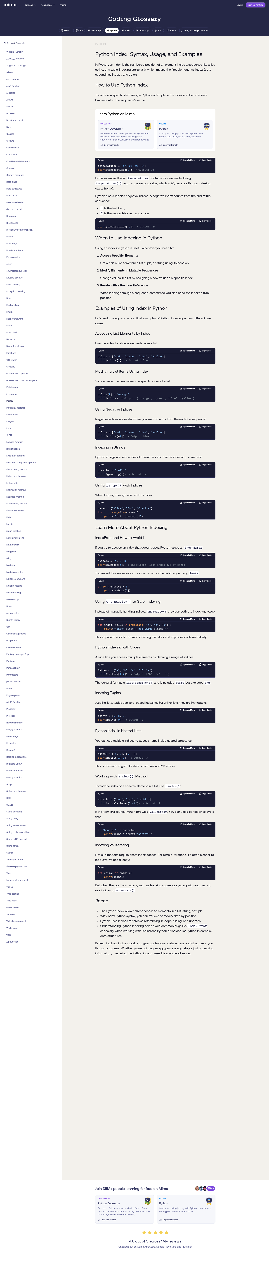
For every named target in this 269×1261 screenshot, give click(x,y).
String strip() (12, 846)
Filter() (9, 312)
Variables (10, 914)
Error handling (13, 284)
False (8, 298)
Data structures (14, 188)
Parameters (12, 675)
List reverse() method (16, 503)
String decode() (14, 811)
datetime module (14, 209)
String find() (12, 818)
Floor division (12, 332)
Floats (9, 325)
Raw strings (12, 736)
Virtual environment (16, 921)
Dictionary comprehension (19, 230)
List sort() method (15, 510)
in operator (11, 394)
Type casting (12, 894)
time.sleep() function (16, 866)
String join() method (16, 825)
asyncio (10, 106)
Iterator (10, 428)
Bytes (9, 127)
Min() (8, 558)
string (99, 69)
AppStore (149, 1246)
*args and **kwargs (16, 65)
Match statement (15, 538)
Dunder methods (14, 250)
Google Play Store (166, 1246)
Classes (10, 134)
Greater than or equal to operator (23, 380)
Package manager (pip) (17, 654)
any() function (13, 86)
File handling (12, 305)
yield (8, 935)
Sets (8, 798)
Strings (9, 853)
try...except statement (17, 880)
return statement (14, 770)
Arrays (9, 99)
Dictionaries (12, 223)
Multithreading (13, 592)
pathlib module (13, 681)
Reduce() (10, 750)
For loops (10, 339)
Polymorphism (13, 695)
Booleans (11, 113)
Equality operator (14, 277)
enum (9, 264)
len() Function (13, 449)
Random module (14, 722)
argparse (10, 93)
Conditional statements (18, 161)
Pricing (63, 5)
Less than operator (15, 455)
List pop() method (15, 497)
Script (9, 784)
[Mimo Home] (10, 5)
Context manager (15, 175)
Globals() (10, 366)
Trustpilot (187, 1246)
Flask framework (14, 319)
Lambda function (14, 442)
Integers (10, 421)
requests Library (14, 764)
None (9, 606)
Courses (29, 5)
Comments (11, 154)
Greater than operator (17, 373)
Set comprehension (16, 791)
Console (10, 168)
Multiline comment (15, 579)
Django (9, 236)
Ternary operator (14, 859)
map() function (13, 531)
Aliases (9, 72)
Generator (11, 360)
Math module (12, 544)
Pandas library (13, 668)
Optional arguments (16, 633)
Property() (11, 709)
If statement (12, 387)
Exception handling (15, 291)
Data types (11, 195)
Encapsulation (13, 257)
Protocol (10, 716)
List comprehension (16, 476)
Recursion (11, 743)
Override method (14, 647)
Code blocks (12, 147)
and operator (12, 79)
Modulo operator (14, 572)
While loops (12, 928)
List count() (11, 483)
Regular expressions (16, 757)
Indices (9, 401)
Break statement (14, 120)
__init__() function (15, 58)
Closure (10, 141)
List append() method (16, 469)
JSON (9, 435)
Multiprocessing (14, 586)
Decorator (11, 216)
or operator (12, 640)
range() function (14, 729)
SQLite (9, 805)
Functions (11, 353)
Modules (10, 565)
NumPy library (13, 620)
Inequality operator (15, 408)
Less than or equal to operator (21, 462)
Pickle (9, 688)
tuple (114, 69)
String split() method (16, 839)
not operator (12, 613)
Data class (11, 182)
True (8, 873)
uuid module (12, 907)
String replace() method (18, 832)
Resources (46, 5)
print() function (13, 702)
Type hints (11, 900)
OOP (8, 627)
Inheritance (12, 414)
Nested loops (12, 599)
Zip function (12, 941)
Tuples (9, 887)
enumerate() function (16, 271)
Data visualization (15, 202)
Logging (10, 524)
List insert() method (16, 490)
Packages (11, 661)
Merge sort (11, 551)
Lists (8, 517)
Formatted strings (15, 346)
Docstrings (11, 243)
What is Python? (14, 52)
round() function (14, 777)
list (212, 64)
